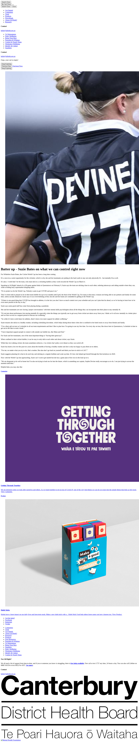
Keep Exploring (6, 64)
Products (8, 16)
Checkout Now (6, 66)
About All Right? (11, 20)
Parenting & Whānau (12, 40)
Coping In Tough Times (13, 42)
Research (8, 22)
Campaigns (9, 12)
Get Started (9, 10)
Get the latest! (10, 618)
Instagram (8, 622)
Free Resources (10, 639)
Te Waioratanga (10, 34)
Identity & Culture (11, 46)
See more (29, 665)
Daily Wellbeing (10, 36)
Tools (7, 14)
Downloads (9, 18)
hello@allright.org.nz (8, 30)
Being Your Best (11, 38)
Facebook (8, 620)
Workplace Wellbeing (12, 44)
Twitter (7, 624)
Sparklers (8, 48)
